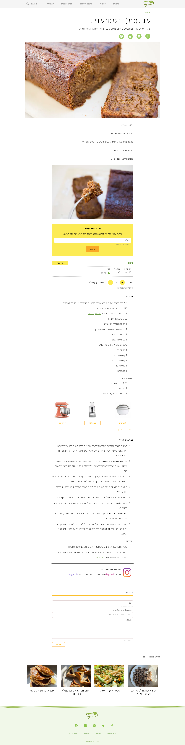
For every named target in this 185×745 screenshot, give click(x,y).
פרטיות (98, 733)
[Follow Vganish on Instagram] (85, 725)
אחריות (86, 733)
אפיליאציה (73, 733)
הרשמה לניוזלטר (86, 4)
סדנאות (103, 4)
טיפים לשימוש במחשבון (125, 288)
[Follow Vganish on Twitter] (103, 725)
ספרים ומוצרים (66, 4)
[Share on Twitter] (130, 36)
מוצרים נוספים (126, 429)
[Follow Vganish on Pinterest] (94, 725)
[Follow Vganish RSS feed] (76, 725)
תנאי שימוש (111, 733)
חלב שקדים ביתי (94, 313)
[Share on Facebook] (147, 36)
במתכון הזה (100, 557)
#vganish (73, 574)
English (34, 4)
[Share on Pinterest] (121, 36)
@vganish (109, 574)
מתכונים (116, 4)
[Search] (27, 3)
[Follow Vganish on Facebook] (112, 725)
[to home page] (149, 3)
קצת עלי (50, 4)
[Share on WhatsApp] (139, 36)
